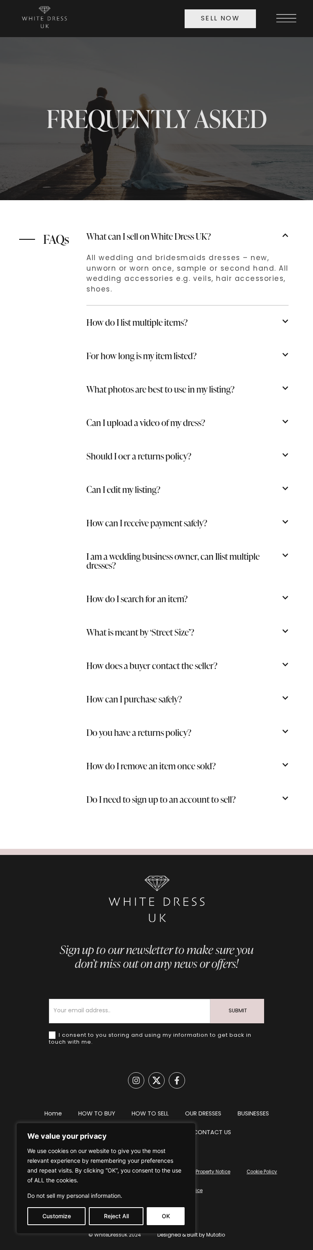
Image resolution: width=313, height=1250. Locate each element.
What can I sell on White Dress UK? (148, 236)
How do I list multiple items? (137, 322)
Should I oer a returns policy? (139, 456)
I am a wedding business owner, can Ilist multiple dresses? (173, 561)
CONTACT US (212, 1133)
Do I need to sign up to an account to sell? (161, 799)
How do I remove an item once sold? (151, 766)
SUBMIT (238, 1011)
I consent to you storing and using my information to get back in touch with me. (150, 1039)
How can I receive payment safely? (146, 523)
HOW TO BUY (96, 1114)
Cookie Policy (262, 1172)
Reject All (116, 1215)
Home (53, 1114)
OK (166, 1215)
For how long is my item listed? (141, 355)
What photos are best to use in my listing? (160, 389)
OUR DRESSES (203, 1114)
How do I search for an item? (137, 598)
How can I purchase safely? (134, 699)
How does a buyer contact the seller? (152, 665)
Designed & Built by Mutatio (191, 1235)
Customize (56, 1215)
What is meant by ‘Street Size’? (140, 632)
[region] (106, 1178)
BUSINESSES (253, 1114)
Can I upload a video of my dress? (145, 422)
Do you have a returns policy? (139, 732)
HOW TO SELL (150, 1114)
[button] (187, 236)
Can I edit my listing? (123, 489)
